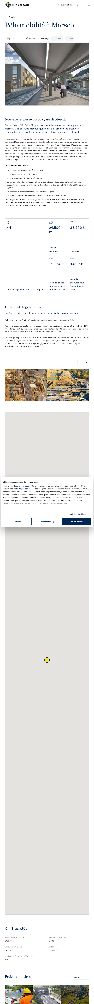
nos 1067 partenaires (19, 486)
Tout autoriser (76, 522)
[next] (86, 362)
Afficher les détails (78, 514)
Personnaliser (45, 522)
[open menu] (89, 5)
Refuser (17, 522)
